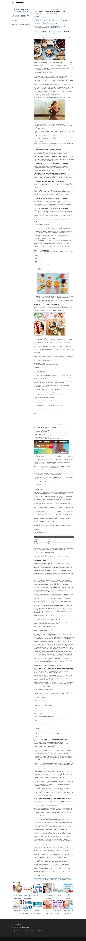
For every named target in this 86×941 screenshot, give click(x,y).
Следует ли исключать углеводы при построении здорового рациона (50, 26)
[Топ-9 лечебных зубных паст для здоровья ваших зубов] (58, 892)
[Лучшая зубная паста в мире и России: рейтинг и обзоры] (37, 892)
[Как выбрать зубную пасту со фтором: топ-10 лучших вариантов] (58, 909)
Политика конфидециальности (20, 928)
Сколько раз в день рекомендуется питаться (44, 22)
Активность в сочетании (39, 881)
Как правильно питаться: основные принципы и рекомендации (48, 17)
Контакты (16, 927)
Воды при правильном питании (54, 878)
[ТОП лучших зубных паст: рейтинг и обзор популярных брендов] (27, 909)
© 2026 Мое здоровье (18, 924)
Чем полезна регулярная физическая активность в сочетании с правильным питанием (53, 24)
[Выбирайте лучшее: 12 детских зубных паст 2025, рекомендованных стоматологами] (27, 892)
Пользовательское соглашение (25, 927)
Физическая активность (67, 879)
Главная (62, 2)
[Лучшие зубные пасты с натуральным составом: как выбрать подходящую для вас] (68, 909)
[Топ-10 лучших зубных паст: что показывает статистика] (68, 892)
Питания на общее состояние (59, 881)
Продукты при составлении (56, 879)
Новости (67, 2)
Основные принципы (43, 878)
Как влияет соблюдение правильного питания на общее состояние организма (52, 29)
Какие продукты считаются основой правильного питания (47, 27)
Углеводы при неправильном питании (42, 879)
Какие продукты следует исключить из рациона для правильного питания (51, 20)
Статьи (72, 2)
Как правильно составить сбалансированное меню (46, 23)
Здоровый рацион (48, 881)
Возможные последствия (67, 878)
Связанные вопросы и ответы (41, 19)
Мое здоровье (18, 2)
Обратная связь (17, 931)
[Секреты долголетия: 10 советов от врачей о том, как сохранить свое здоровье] (47, 892)
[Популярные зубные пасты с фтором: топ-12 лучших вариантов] (17, 909)
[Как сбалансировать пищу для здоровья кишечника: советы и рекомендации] (17, 892)
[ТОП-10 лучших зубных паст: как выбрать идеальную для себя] (37, 909)
